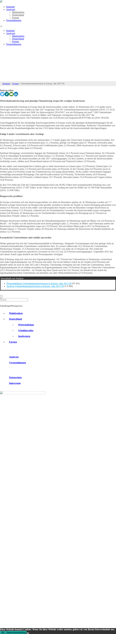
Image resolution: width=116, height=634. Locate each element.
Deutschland (18, 15)
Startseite (10, 6)
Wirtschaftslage (26, 324)
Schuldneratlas (25, 330)
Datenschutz (15, 377)
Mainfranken (18, 12)
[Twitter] (2, 94)
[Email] (11, 94)
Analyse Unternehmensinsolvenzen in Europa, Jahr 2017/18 (35, 286)
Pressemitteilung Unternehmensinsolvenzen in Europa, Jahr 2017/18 (38, 283)
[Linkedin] (16, 94)
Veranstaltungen (13, 20)
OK (2, 632)
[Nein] (28, 633)
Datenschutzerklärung (16, 632)
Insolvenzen (24, 336)
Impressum (15, 383)
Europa (15, 17)
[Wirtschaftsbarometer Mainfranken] (1, 1)
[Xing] (7, 94)
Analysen (10, 9)
